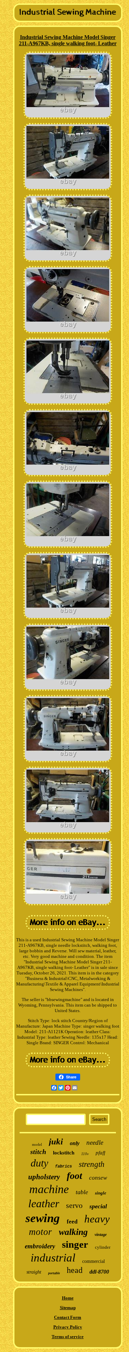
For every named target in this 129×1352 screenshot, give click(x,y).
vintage (101, 1234)
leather (43, 1203)
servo (74, 1205)
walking (73, 1232)
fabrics (63, 1166)
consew (98, 1177)
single (100, 1193)
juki (56, 1141)
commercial (93, 1261)
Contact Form (67, 1317)
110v (85, 1154)
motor (40, 1232)
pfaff (100, 1152)
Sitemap (68, 1307)
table (82, 1192)
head (75, 1270)
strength (92, 1164)
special (98, 1206)
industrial (53, 1257)
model (37, 1144)
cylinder (102, 1247)
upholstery (44, 1177)
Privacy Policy (67, 1327)
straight (33, 1272)
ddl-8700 (99, 1272)
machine (49, 1189)
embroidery (40, 1246)
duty (39, 1163)
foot (74, 1175)
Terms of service (68, 1336)
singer (75, 1244)
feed (72, 1221)
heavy (97, 1219)
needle (94, 1142)
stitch (38, 1151)
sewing (42, 1218)
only (74, 1143)
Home (68, 1298)
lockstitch (63, 1152)
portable (54, 1273)
